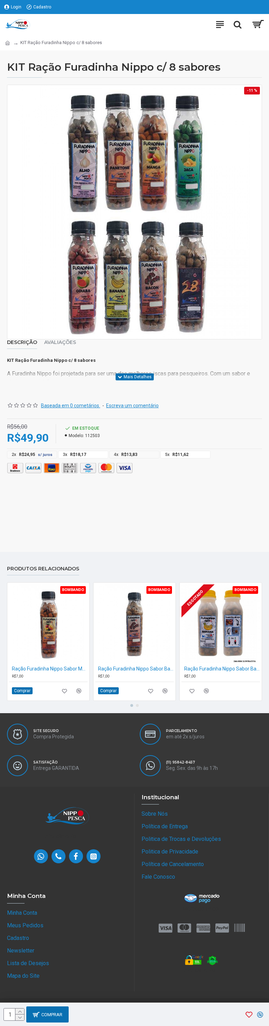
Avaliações (60, 342)
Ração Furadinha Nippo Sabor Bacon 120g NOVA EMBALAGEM (136, 669)
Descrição (22, 342)
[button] (131, 705)
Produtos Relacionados (43, 569)
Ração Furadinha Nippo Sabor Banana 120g (222, 669)
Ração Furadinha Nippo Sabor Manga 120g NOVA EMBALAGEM (50, 669)
